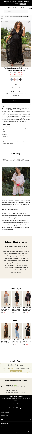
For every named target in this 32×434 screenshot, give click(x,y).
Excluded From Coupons (16, 76)
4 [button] (5, 21)
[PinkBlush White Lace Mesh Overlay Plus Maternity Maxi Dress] (17, 79)
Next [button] (29, 43)
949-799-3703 (14, 390)
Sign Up (16, 403)
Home (2, 16)
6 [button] (7, 21)
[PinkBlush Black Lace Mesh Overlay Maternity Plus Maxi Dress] (20, 79)
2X (15, 87)
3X (19, 87)
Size (16, 84)
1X (12, 87)
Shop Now (22, 3)
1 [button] (1, 21)
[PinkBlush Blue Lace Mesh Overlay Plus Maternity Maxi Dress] (11, 79)
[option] (16, 43)
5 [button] (6, 21)
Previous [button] (2, 43)
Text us (8, 390)
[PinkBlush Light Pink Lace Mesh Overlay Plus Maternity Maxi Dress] (14, 79)
